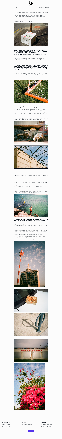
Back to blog (32, 415)
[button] (3, 3)
